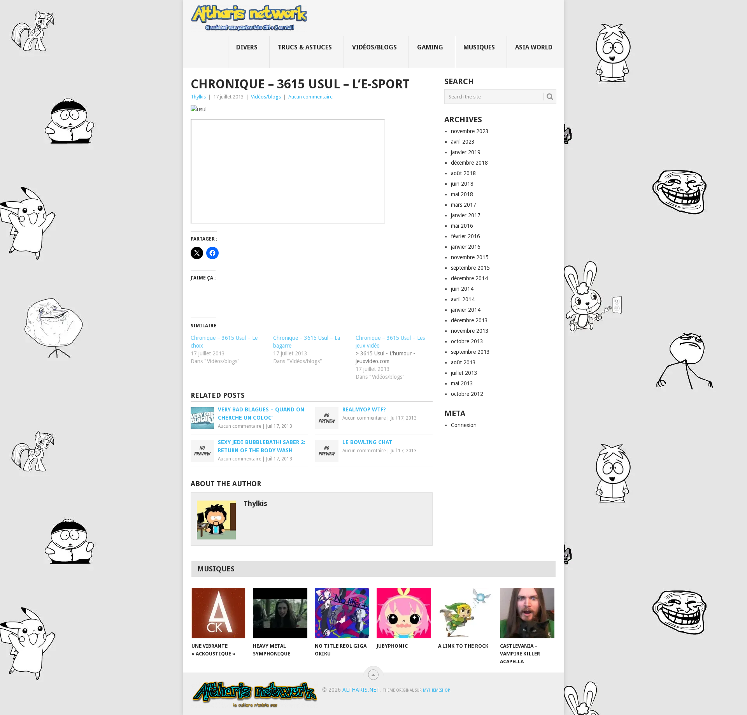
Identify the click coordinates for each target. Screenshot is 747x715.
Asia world (533, 47)
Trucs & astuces (305, 47)
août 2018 (463, 173)
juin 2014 (462, 289)
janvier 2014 (465, 310)
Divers (247, 47)
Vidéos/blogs (374, 47)
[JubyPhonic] (404, 613)
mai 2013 (462, 383)
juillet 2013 (464, 373)
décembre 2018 (469, 163)
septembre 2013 (470, 352)
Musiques (479, 47)
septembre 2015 (470, 268)
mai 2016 (462, 226)
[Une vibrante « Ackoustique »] (218, 613)
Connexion (464, 425)
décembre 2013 (469, 320)
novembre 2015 (470, 257)
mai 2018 (462, 194)
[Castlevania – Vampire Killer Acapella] (527, 613)
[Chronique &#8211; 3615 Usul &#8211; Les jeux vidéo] (397, 357)
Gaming (430, 47)
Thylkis (198, 97)
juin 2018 (462, 184)
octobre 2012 (467, 394)
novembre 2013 (470, 331)
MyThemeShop (436, 690)
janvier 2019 (465, 152)
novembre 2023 (470, 131)
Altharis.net (360, 690)
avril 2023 (463, 142)
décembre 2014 (469, 278)
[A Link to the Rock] (465, 613)
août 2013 (463, 362)
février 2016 (465, 236)
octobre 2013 (467, 341)
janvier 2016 (465, 247)
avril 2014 (463, 299)
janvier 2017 (465, 215)
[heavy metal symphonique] (280, 613)
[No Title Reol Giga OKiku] (342, 613)
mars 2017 (463, 205)
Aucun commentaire (310, 97)
